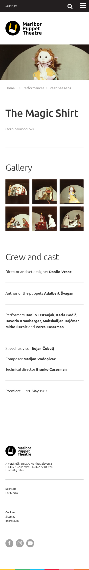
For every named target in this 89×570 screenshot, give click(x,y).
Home (10, 88)
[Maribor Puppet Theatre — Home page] (23, 28)
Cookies (10, 512)
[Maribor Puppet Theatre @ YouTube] (30, 543)
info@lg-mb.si (16, 470)
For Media (11, 492)
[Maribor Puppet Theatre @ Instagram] (20, 543)
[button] (11, 63)
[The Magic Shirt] (17, 191)
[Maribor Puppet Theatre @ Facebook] (9, 543)
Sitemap (10, 516)
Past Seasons (60, 88)
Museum (11, 6)
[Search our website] (69, 6)
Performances (33, 88)
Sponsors (10, 488)
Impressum (12, 520)
